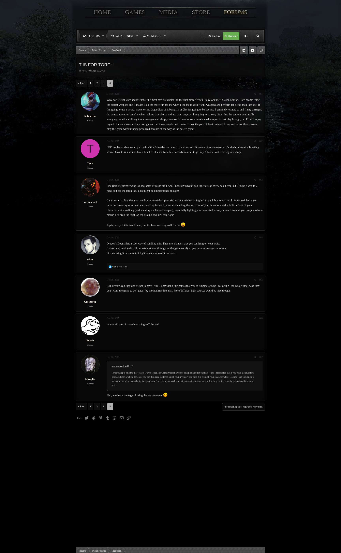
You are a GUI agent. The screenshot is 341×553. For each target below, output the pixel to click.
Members (154, 36)
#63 (261, 179)
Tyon (90, 163)
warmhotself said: (121, 366)
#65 (261, 279)
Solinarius (90, 115)
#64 (261, 237)
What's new (124, 36)
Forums (94, 36)
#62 (261, 141)
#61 (261, 93)
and (120, 266)
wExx (90, 259)
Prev (82, 83)
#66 (261, 318)
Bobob (90, 340)
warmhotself (90, 201)
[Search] (258, 36)
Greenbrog (90, 301)
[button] (104, 36)
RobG (84, 70)
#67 (261, 357)
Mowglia (90, 378)
